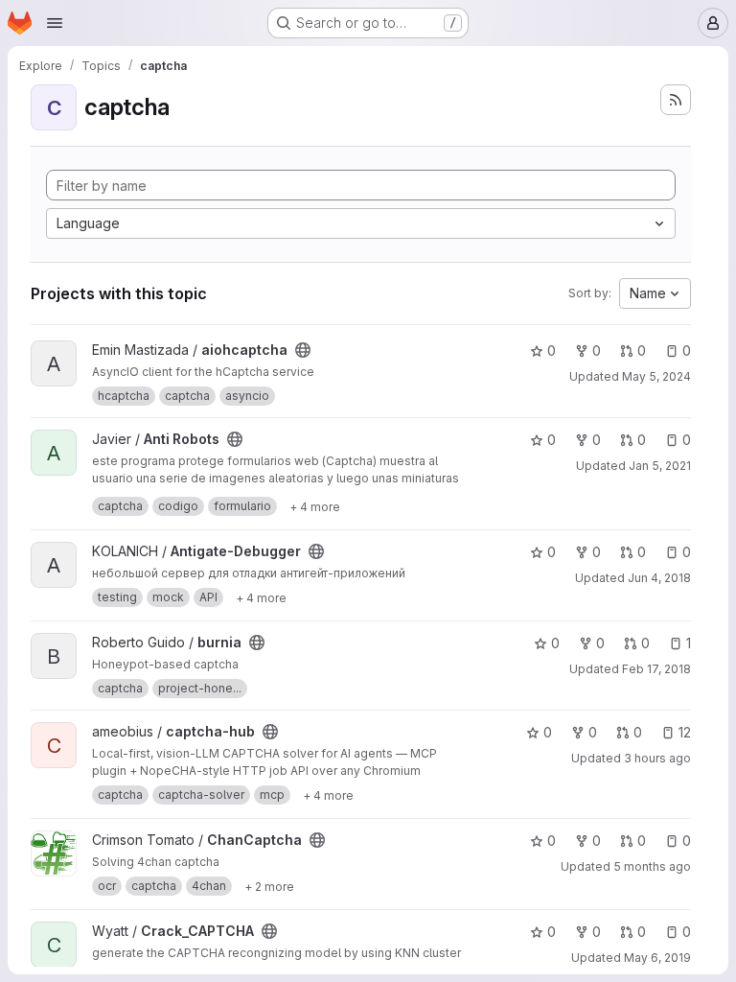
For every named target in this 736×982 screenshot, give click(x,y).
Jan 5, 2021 (660, 465)
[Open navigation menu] (54, 23)
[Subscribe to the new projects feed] (675, 99)
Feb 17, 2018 (656, 669)
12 (684, 732)
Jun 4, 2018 (659, 578)
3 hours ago (657, 758)
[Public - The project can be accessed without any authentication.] (302, 350)
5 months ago (652, 866)
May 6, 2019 (657, 957)
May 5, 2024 (656, 376)
